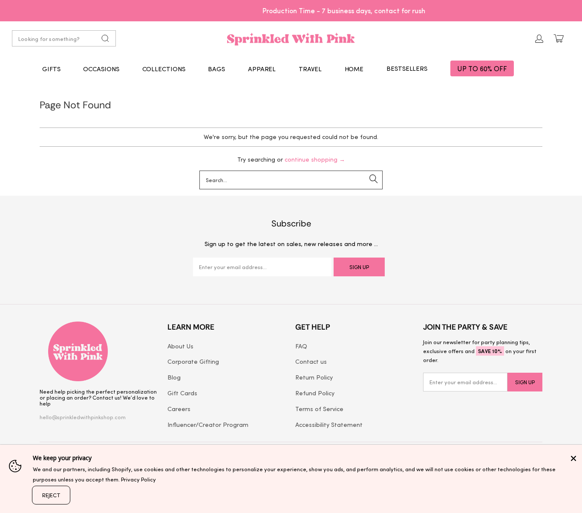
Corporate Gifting (193, 361)
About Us (180, 346)
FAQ (301, 346)
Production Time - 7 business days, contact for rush (291, 10)
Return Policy (314, 377)
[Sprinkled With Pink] (291, 38)
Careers (178, 408)
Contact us (311, 361)
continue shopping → (315, 159)
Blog (174, 377)
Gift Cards (182, 392)
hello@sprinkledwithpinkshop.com (83, 416)
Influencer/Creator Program (207, 424)
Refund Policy (314, 392)
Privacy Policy (138, 479)
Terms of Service (319, 408)
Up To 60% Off (482, 68)
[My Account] (539, 39)
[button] (51, 68)
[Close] (573, 458)
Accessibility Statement (329, 424)
